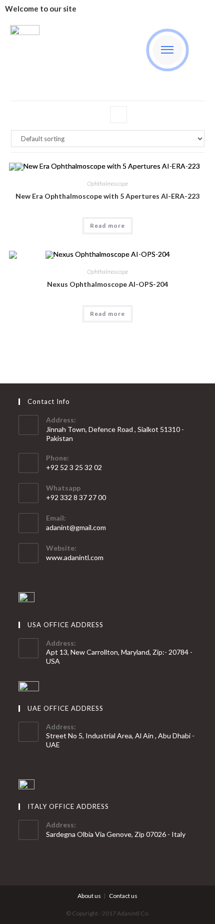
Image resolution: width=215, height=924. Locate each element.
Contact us (123, 895)
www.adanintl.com (75, 557)
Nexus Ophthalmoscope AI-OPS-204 (107, 284)
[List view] (118, 114)
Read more (108, 225)
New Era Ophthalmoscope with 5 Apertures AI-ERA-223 (108, 196)
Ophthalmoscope (107, 183)
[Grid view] (96, 114)
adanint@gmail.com (76, 527)
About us (89, 895)
